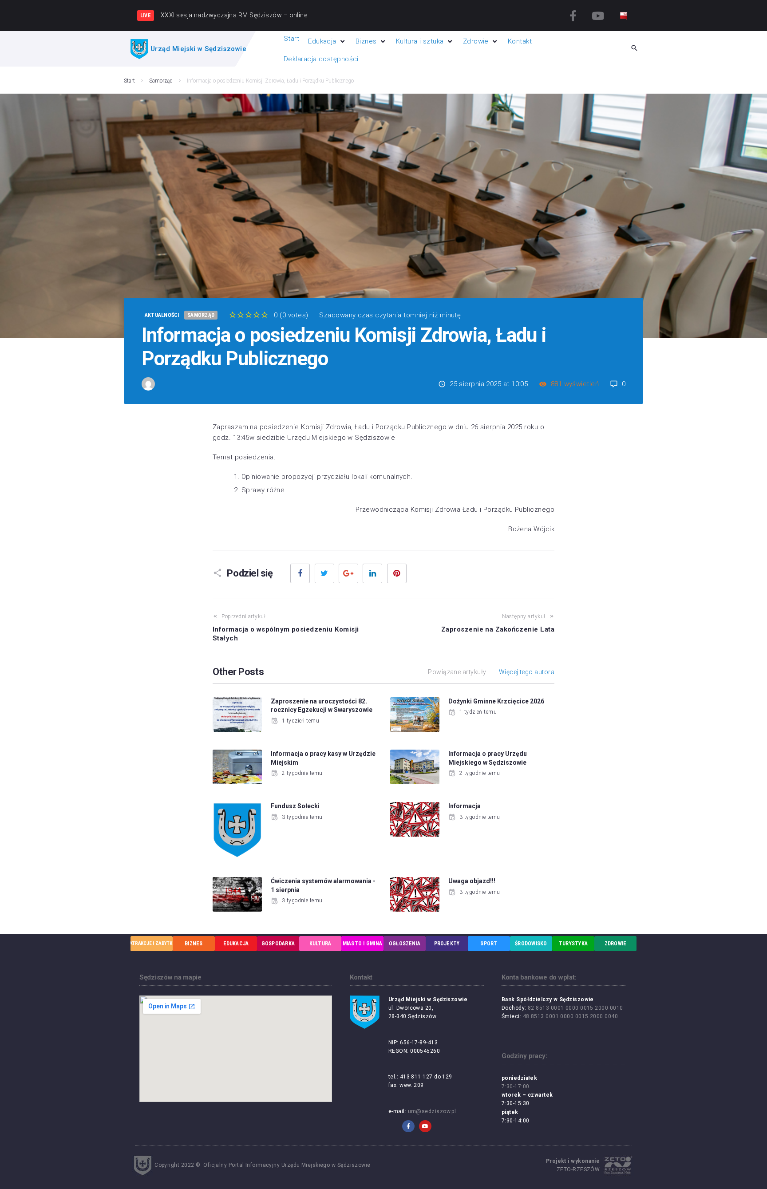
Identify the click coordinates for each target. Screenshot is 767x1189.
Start (129, 81)
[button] (327, 41)
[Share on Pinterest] (397, 573)
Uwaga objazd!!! (471, 881)
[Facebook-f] (573, 15)
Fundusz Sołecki (295, 806)
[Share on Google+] (348, 573)
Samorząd (161, 81)
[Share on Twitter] (324, 573)
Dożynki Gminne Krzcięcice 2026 (496, 701)
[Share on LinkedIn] (372, 573)
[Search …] (634, 49)
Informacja (464, 806)
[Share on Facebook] (300, 573)
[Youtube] (598, 15)
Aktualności (162, 315)
